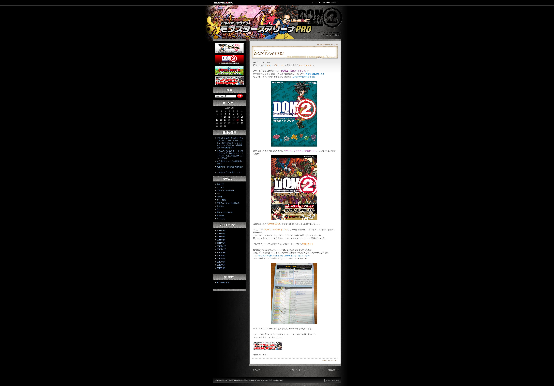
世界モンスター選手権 (225, 190)
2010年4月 (221, 268)
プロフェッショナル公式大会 (228, 203)
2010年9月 (221, 252)
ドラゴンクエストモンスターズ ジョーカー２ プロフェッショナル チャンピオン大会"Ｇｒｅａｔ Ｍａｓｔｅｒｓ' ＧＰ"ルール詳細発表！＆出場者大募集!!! (231, 143)
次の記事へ (332, 370)
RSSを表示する (223, 283)
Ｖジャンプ (221, 219)
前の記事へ (257, 370)
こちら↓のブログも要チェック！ (229, 172)
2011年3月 (221, 237)
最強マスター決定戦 (225, 212)
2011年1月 (221, 243)
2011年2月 (221, 240)
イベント (220, 187)
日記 (218, 209)
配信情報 (220, 216)
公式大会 (220, 206)
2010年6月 (221, 262)
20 (238, 120)
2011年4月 (221, 234)
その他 (219, 197)
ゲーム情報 (221, 200)
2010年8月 (221, 256)
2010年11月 (222, 249)
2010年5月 (221, 265)
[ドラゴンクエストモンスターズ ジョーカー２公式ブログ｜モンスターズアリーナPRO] (277, 20)
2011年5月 (221, 231)
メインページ (295, 370)
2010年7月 (221, 259)
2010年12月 (222, 246)
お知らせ (220, 184)
